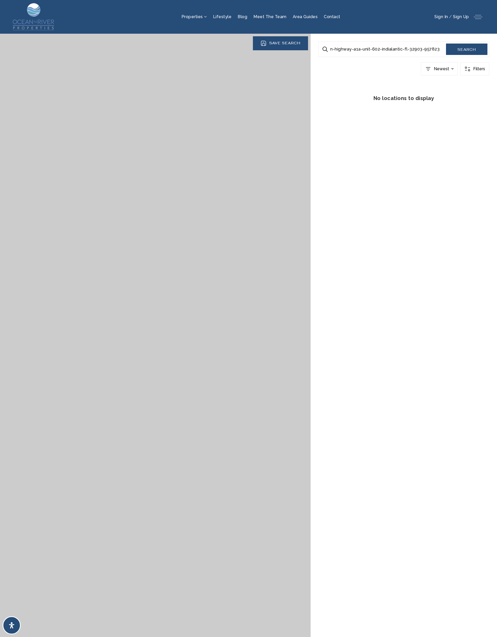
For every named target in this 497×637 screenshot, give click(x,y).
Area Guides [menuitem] (305, 16)
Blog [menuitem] (242, 16)
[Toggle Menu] (478, 16)
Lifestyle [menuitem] (222, 16)
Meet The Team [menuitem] (270, 16)
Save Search (285, 43)
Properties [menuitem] (192, 16)
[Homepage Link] (33, 16)
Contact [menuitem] (332, 16)
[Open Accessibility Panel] (12, 625)
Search (466, 49)
